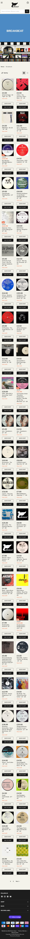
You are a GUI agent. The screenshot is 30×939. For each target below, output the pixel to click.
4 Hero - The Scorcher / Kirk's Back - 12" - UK (21, 96)
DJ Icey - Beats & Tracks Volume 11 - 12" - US (7, 296)
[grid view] (24, 73)
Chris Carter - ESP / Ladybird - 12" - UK (22, 161)
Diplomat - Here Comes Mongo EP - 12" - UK (7, 229)
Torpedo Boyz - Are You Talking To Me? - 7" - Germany (7, 862)
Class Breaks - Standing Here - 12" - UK (7, 195)
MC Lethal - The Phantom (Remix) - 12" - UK (7, 526)
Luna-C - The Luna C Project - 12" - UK (7, 494)
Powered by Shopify (15, 935)
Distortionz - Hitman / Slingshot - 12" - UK (22, 229)
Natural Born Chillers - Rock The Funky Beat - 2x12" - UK (22, 593)
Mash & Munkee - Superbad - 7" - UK (22, 494)
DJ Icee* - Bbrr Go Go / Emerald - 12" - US (22, 262)
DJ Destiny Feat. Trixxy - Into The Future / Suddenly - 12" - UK (7, 263)
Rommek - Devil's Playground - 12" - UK (7, 695)
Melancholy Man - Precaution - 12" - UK (22, 526)
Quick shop (7, 103)
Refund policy (15, 932)
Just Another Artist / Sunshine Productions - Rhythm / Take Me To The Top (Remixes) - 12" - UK (22, 397)
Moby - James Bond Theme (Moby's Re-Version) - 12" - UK (7, 592)
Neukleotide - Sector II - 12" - (6, 625)
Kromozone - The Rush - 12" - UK (7, 463)
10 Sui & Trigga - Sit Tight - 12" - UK (7, 95)
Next (17, 881)
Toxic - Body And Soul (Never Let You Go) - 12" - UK (22, 862)
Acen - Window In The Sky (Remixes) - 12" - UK (22, 129)
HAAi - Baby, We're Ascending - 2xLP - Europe (7, 395)
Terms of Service (22, 931)
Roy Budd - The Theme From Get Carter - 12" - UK (21, 695)
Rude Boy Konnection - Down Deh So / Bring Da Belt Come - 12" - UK (7, 729)
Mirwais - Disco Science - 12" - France (6, 559)
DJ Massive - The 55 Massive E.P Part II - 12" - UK (21, 296)
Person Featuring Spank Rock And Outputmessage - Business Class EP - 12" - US (7, 661)
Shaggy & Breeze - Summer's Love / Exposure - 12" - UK (22, 728)
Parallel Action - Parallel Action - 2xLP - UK (21, 626)
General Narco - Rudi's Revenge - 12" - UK (21, 362)
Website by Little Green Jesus (9, 931)
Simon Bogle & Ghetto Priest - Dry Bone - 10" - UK (22, 764)
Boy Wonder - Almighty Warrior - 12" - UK (7, 162)
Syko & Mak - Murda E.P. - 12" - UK (6, 829)
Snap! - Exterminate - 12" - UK (7, 797)
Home (2, 66)
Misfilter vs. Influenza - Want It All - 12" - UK (22, 559)
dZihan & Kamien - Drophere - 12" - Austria (22, 329)
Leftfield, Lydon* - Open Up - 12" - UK (22, 463)
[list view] (27, 73)
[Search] (27, 11)
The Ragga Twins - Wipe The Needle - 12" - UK (22, 829)
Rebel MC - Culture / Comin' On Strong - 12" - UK (22, 659)
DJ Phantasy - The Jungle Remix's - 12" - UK (7, 329)
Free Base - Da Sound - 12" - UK (6, 361)
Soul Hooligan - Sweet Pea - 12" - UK (21, 797)
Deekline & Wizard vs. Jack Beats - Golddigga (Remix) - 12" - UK (22, 196)
